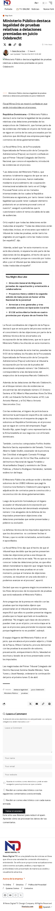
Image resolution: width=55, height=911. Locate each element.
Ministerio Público (11, 693)
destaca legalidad (21, 690)
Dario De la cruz (18, 51)
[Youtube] (10, 895)
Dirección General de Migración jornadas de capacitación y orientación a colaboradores (27, 286)
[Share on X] (5, 44)
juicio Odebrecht (37, 690)
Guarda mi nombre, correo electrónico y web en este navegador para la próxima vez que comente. (26, 783)
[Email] (10, 44)
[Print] (20, 44)
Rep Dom (8, 15)
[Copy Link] (15, 44)
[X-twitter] (20, 895)
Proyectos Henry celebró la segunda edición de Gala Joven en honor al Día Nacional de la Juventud (26, 296)
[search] (31, 3)
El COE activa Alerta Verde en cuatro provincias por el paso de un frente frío (27, 314)
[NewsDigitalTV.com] (7, 3)
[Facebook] (5, 895)
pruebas (24, 693)
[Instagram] (15, 895)
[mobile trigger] (49, 3)
